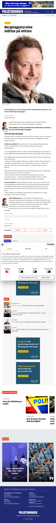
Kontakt (6, 489)
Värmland (7, 219)
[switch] (21, 272)
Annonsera (32, 489)
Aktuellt (7, 23)
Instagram (48, 15)
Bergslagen (16, 216)
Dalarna (23, 216)
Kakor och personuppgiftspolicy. (36, 506)
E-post (45, 230)
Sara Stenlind (43, 216)
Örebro (36, 216)
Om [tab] (46, 248)
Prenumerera (25, 489)
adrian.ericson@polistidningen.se (12, 503)
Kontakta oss (5, 15)
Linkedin (53, 15)
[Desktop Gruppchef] (28, 284)
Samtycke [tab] (9, 248)
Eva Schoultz (10, 115)
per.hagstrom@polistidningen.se (36, 496)
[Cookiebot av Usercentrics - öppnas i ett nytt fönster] (48, 244)
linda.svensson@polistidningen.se (12, 496)
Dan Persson (30, 216)
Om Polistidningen (13, 15)
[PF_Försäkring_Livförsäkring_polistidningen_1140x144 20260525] (28, 4)
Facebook (50, 15)
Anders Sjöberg (8, 216)
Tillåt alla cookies (45, 277)
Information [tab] (28, 248)
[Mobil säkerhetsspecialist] (28, 373)
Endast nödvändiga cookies (28, 277)
